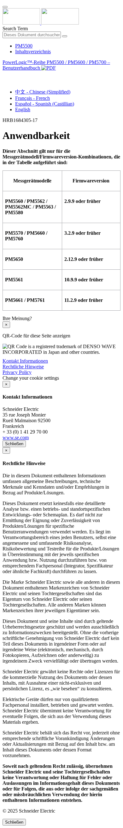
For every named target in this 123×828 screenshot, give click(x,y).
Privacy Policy (17, 372)
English (22, 109)
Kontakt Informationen (25, 361)
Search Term (15, 28)
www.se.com (16, 437)
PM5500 (23, 46)
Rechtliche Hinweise (23, 366)
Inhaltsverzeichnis (33, 51)
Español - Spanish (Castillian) (44, 103)
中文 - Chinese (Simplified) (42, 92)
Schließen (14, 443)
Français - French (32, 98)
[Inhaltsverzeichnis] (5, 75)
